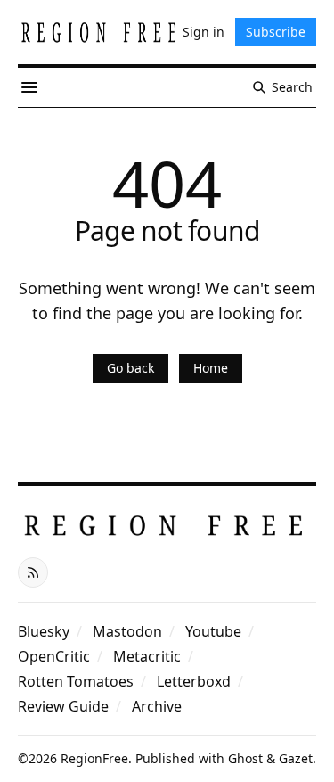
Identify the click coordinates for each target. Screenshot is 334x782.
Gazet (296, 758)
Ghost (245, 758)
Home (210, 367)
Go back (130, 367)
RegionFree (94, 758)
